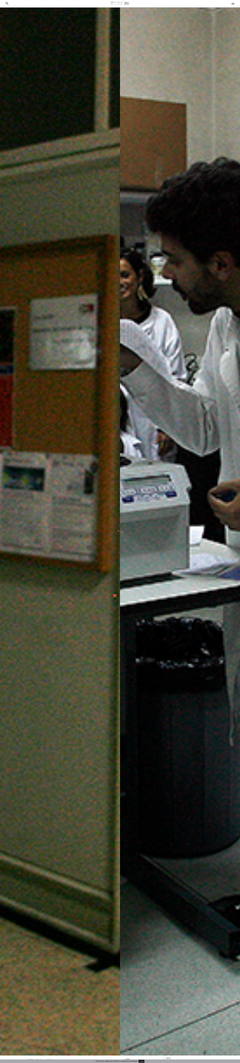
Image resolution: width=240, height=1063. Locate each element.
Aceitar (141, 1061)
